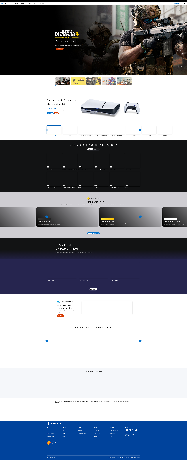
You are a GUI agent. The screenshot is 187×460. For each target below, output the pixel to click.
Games (16, 3)
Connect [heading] (127, 427)
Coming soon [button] (96, 149)
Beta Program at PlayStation (129, 437)
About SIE (48, 429)
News (35, 3)
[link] (62, 273)
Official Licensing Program (114, 437)
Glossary (111, 436)
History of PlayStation (50, 436)
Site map (125, 457)
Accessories (29, 3)
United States (51, 457)
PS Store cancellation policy (114, 430)
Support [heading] (95, 427)
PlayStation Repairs (97, 433)
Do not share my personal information (134, 457)
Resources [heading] (112, 427)
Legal (110, 457)
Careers (48, 430)
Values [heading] (79, 427)
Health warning (112, 433)
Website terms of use (120, 457)
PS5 (11, 3)
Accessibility (80, 430)
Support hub (96, 429)
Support (41, 3)
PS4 (63, 430)
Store (6, 3)
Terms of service (112, 429)
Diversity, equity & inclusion (82, 433)
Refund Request (96, 436)
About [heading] (48, 427)
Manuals (95, 437)
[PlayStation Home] (2, 3)
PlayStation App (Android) (129, 434)
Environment (80, 429)
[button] (62, 81)
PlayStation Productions (50, 433)
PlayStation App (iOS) (128, 432)
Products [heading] (64, 427)
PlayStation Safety (97, 430)
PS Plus (22, 3)
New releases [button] (90, 149)
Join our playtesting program (130, 435)
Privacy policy (114, 457)
